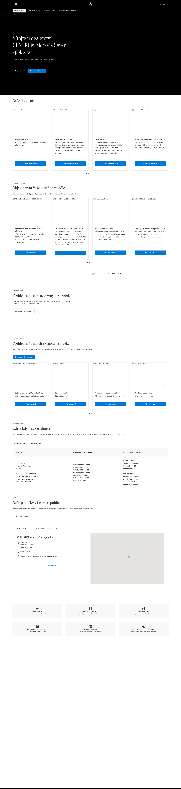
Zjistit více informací (22, 516)
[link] (26, 547)
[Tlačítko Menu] (16, 4)
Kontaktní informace (37, 71)
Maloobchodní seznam (25, 529)
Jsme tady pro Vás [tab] (20, 444)
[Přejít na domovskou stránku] (90, 4)
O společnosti (20, 71)
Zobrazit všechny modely (23, 311)
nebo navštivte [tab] (35, 444)
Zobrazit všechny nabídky (23, 357)
